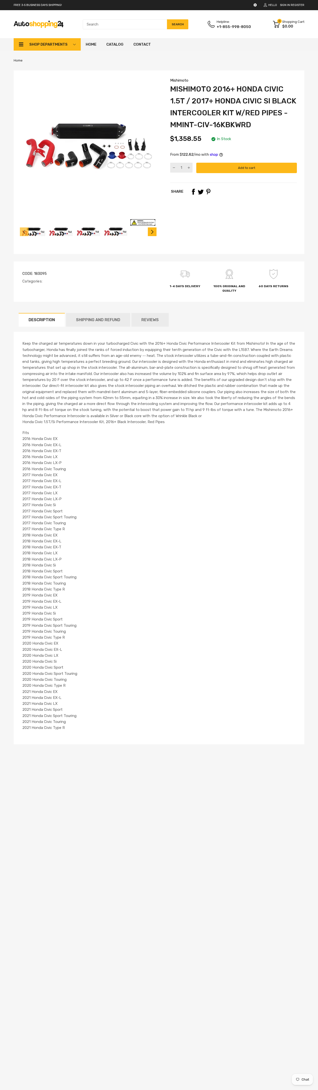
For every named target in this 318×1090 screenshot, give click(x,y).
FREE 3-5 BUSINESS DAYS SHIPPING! (38, 5)
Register (297, 5)
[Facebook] (193, 192)
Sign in (285, 5)
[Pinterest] (208, 192)
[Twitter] (201, 192)
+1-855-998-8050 (234, 27)
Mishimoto (179, 80)
